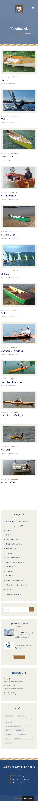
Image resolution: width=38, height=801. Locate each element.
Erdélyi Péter (10, 719)
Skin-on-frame (22, 734)
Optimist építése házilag (14, 562)
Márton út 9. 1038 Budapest (20, 779)
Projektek (9, 571)
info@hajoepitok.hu (18, 783)
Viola (28, 738)
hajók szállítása (24, 719)
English (8, 535)
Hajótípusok (14, 77)
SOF (7, 738)
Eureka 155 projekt (12, 539)
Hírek (7, 553)
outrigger (18, 730)
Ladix (7, 730)
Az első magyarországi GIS (15, 526)
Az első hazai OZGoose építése (16, 521)
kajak (27, 726)
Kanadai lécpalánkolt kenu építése (13, 681)
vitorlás (8, 742)
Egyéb (8, 530)
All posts (19, 657)
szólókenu (18, 738)
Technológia (10, 589)
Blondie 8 (9, 715)
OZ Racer (9, 567)
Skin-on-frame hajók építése (15, 585)
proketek (9, 734)
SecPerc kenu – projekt (13, 580)
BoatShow (21, 715)
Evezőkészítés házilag (13, 544)
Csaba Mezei (10, 692)
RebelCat (9, 576)
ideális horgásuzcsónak (13, 726)
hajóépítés (9, 723)
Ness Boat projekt (12, 558)
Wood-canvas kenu (12, 594)
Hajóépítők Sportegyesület (20, 776)
